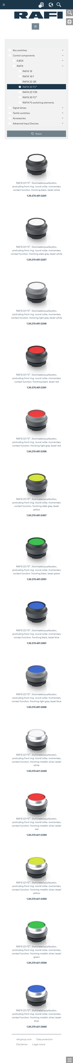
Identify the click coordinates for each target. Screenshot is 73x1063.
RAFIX (20, 65)
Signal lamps (19, 107)
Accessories (19, 118)
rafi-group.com (24, 1039)
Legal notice (38, 1044)
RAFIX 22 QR (29, 81)
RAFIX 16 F (28, 76)
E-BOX (20, 60)
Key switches (20, 50)
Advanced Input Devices (26, 123)
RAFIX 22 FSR (30, 92)
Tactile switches (21, 112)
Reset (38, 133)
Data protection (44, 1039)
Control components (24, 55)
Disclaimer (22, 1044)
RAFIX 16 (27, 71)
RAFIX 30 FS (30, 97)
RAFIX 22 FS (30, 86)
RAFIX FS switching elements (38, 102)
